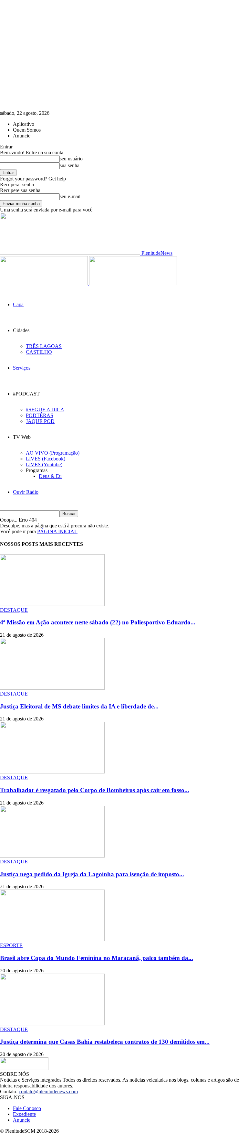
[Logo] (44, 283)
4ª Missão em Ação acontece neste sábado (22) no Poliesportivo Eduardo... (97, 622)
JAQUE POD (40, 421)
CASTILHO (39, 352)
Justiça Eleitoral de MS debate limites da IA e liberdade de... (79, 706)
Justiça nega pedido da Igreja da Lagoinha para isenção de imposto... (92, 874)
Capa (18, 304)
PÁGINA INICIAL (57, 531)
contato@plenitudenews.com (48, 1091)
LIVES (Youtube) (44, 464)
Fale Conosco (27, 1108)
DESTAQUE (14, 610)
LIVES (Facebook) (45, 458)
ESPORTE (11, 945)
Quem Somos (27, 130)
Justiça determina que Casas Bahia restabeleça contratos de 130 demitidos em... (105, 1041)
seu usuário (71, 158)
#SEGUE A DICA (45, 409)
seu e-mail (70, 196)
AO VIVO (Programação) (52, 453)
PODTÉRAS (39, 415)
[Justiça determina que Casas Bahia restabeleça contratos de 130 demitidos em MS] (52, 1023)
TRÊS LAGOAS (44, 346)
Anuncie (21, 135)
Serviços (21, 368)
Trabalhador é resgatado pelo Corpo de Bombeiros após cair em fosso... (94, 790)
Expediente (24, 1114)
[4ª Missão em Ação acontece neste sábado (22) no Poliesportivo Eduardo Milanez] (52, 604)
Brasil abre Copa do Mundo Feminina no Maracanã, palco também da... (96, 958)
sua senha (69, 165)
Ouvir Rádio (25, 492)
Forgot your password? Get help (33, 178)
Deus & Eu (50, 476)
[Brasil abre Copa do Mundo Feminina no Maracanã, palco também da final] (52, 939)
